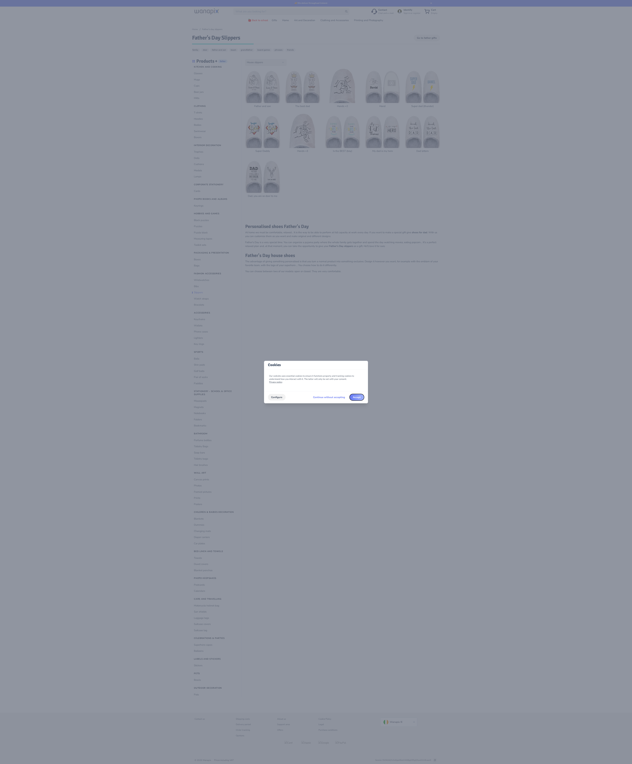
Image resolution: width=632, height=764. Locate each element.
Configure (276, 397)
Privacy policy (275, 382)
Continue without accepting (329, 397)
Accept (357, 397)
